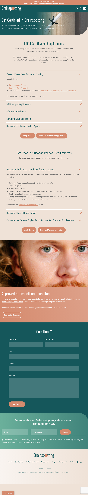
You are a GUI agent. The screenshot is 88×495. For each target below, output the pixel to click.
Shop (53, 462)
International (62, 462)
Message (13, 375)
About (10, 462)
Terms (41, 468)
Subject (11, 363)
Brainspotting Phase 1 (18, 85)
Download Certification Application (52, 136)
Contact (72, 462)
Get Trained (19, 462)
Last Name (49, 339)
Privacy (48, 468)
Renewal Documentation (28, 205)
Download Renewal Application (51, 230)
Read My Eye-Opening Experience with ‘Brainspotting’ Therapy (44, 3)
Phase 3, (56, 90)
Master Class (46, 90)
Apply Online (27, 136)
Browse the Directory (12, 315)
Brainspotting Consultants (12, 302)
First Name (13, 339)
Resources (45, 462)
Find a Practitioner (32, 462)
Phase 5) (72, 90)
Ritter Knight (66, 472)
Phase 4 (63, 90)
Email (11, 351)
